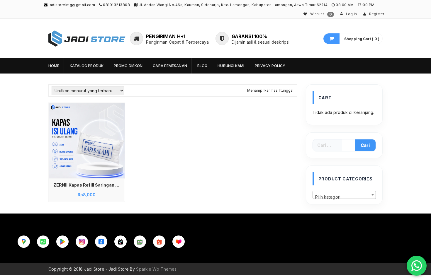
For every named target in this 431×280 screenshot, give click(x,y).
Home (53, 66)
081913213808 (116, 5)
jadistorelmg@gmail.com (71, 5)
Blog (202, 66)
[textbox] (344, 197)
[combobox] (344, 195)
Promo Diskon (128, 66)
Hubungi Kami (231, 66)
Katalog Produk (86, 66)
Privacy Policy (270, 66)
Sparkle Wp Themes (156, 269)
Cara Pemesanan (170, 66)
